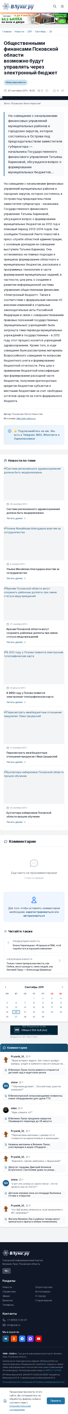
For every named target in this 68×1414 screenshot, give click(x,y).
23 (43, 1012)
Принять (56, 1400)
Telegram (28, 434)
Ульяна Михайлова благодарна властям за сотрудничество (32, 571)
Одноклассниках (24, 438)
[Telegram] (22, 1339)
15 (34, 1007)
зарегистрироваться (39, 912)
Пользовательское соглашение (18, 1382)
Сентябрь (40, 31)
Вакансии (8, 1300)
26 (7, 1017)
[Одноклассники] (14, 1339)
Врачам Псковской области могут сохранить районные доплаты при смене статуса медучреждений (32, 633)
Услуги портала (43, 1287)
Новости (19, 31)
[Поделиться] (62, 90)
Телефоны (8, 1304)
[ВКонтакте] (6, 1339)
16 (43, 1007)
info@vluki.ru (13, 1325)
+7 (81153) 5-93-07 (17, 1320)
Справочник (9, 1291)
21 (25, 1012)
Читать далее (14, 518)
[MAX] (30, 1339)
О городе (40, 1296)
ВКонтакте (50, 434)
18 (61, 1007)
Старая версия (43, 1300)
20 (50, 31)
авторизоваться (34, 915)
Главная (7, 31)
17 (52, 1007)
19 (7, 1012)
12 (7, 1007)
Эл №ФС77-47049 (52, 1370)
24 (52, 1012)
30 (43, 1017)
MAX (39, 434)
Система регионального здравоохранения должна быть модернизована (33, 511)
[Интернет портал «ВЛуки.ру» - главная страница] (18, 6)
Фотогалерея (42, 1291)
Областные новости (16, 82)
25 (61, 1012)
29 (34, 1017)
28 (25, 1017)
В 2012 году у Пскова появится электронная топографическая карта (29, 695)
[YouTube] (38, 1339)
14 (25, 1007)
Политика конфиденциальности (49, 1382)
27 (16, 1017)
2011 (30, 31)
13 (16, 1007)
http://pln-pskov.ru (26, 418)
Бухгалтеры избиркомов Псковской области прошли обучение (28, 814)
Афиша (6, 1296)
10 (52, 1003)
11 (61, 1003)
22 (34, 1012)
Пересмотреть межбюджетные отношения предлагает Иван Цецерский (31, 754)
